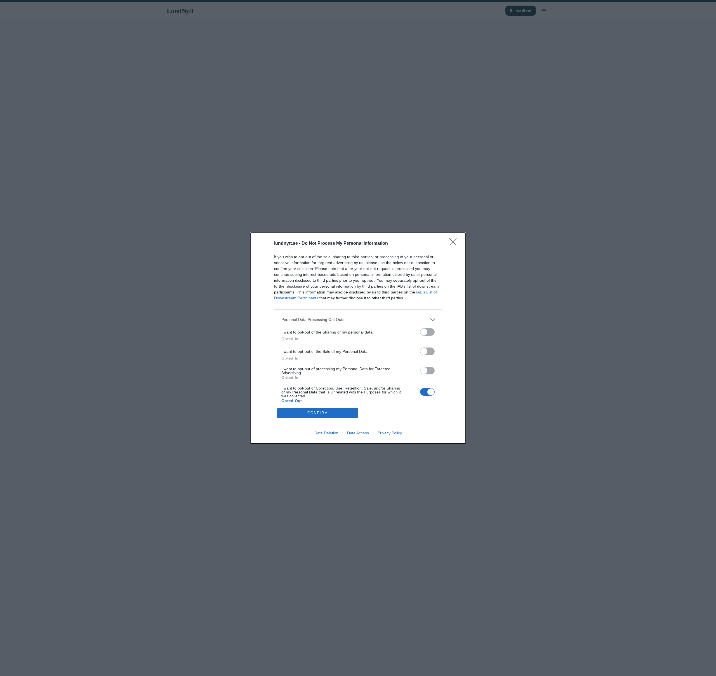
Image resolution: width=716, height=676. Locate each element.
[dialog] (358, 338)
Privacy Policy (390, 433)
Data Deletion (326, 433)
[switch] (427, 332)
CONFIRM (317, 413)
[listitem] (358, 320)
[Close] (454, 243)
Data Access (358, 433)
